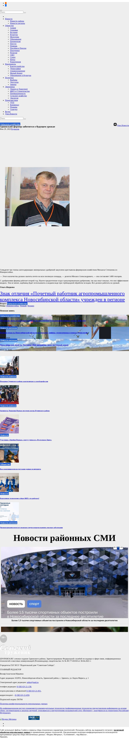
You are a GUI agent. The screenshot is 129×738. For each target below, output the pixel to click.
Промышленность (18, 93)
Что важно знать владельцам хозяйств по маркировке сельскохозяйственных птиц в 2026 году (43, 321)
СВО (12, 55)
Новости (8, 19)
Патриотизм (15, 41)
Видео (7, 112)
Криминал (14, 105)
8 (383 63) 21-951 (33, 691)
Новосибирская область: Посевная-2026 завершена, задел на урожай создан (34, 345)
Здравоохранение (17, 71)
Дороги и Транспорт (19, 89)
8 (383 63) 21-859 (22, 695)
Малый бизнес (16, 73)
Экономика (10, 87)
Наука (12, 59)
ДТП (12, 102)
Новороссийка (12, 306)
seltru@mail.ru (33, 682)
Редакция (15, 129)
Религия (13, 53)
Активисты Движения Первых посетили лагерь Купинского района (25, 411)
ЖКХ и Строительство (20, 91)
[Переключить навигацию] (1, 10)
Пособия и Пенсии (18, 48)
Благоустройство (17, 66)
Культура (14, 35)
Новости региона (17, 23)
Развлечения (15, 62)
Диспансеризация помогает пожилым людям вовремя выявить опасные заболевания (31, 527)
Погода (13, 44)
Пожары (13, 107)
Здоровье (14, 30)
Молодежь (14, 37)
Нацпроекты (10, 64)
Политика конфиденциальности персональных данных (23, 704)
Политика (9, 78)
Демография (15, 69)
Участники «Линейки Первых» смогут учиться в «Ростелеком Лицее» (26, 440)
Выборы (13, 80)
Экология (14, 98)
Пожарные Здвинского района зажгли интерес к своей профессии (24, 381)
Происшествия (11, 100)
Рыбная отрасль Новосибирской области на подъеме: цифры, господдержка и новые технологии (44, 333)
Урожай (23, 306)
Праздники (15, 50)
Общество (9, 26)
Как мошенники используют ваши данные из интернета (20, 469)
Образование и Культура (20, 75)
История (13, 32)
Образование (15, 39)
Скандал (13, 109)
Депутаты (14, 82)
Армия (13, 28)
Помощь (13, 46)
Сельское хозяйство (18, 96)
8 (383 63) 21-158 (24, 687)
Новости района (17, 21)
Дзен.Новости (11, 114)
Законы (13, 84)
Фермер (30, 306)
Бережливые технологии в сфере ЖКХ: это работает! (19, 498)
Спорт (12, 57)
